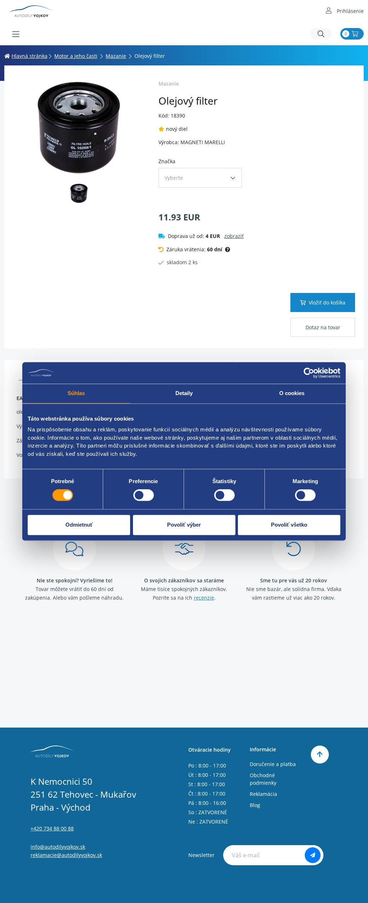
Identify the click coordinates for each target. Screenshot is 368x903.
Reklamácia (263, 793)
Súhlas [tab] (76, 393)
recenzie (204, 597)
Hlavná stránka (29, 55)
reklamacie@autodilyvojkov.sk (66, 855)
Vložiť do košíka (327, 302)
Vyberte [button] (174, 177)
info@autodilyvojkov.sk (58, 846)
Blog (255, 805)
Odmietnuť (79, 525)
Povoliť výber (184, 525)
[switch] (143, 495)
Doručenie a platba (273, 764)
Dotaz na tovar (322, 327)
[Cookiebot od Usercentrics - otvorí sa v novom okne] (308, 372)
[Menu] (15, 34)
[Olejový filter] (79, 128)
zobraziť (234, 236)
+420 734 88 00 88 (52, 828)
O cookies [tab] (292, 393)
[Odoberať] (313, 855)
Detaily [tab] (184, 393)
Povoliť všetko (289, 525)
